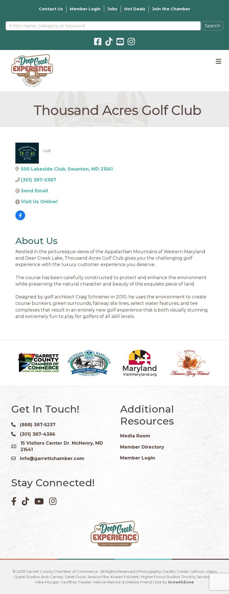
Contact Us (51, 8)
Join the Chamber (171, 8)
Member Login (85, 8)
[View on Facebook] (20, 218)
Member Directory (142, 447)
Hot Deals (134, 8)
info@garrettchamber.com (52, 458)
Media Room (135, 436)
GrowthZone (181, 582)
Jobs (112, 8)
